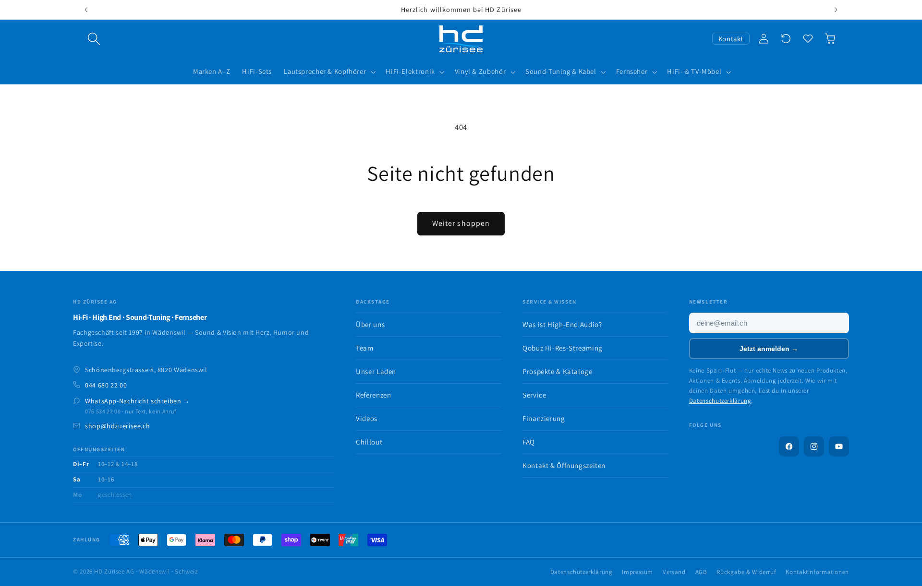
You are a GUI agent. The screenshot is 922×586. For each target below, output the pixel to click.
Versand (674, 572)
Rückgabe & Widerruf (746, 572)
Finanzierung (543, 418)
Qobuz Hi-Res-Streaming (562, 347)
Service (534, 394)
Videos (366, 418)
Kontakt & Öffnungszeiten (564, 465)
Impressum (637, 572)
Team (365, 347)
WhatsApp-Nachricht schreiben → (137, 401)
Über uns (370, 324)
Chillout (369, 441)
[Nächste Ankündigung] (836, 9)
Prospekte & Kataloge (557, 371)
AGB (701, 572)
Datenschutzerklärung (720, 401)
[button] (94, 39)
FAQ (528, 441)
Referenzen (373, 394)
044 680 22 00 (106, 385)
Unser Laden (376, 371)
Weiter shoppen (461, 223)
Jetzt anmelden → (769, 348)
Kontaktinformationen (817, 572)
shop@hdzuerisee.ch (117, 426)
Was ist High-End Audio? (562, 324)
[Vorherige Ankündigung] (86, 9)
